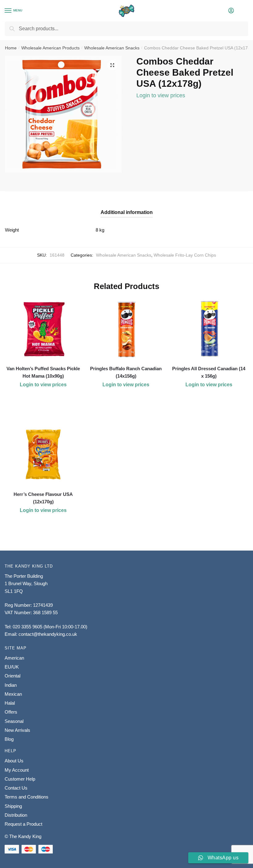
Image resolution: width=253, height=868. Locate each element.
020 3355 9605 (27, 626)
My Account (17, 770)
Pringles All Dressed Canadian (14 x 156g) (208, 372)
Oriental (12, 675)
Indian (11, 685)
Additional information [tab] (127, 212)
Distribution (16, 815)
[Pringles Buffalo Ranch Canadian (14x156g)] (126, 328)
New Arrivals (17, 730)
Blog (9, 739)
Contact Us (16, 787)
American (14, 657)
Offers (11, 712)
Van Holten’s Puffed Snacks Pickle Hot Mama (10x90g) (43, 372)
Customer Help (20, 779)
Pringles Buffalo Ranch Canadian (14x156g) (126, 372)
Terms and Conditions (26, 796)
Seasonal (14, 721)
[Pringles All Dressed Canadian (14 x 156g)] (209, 328)
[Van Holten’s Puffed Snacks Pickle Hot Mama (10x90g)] (43, 328)
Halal (10, 703)
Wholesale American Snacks (111, 47)
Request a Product (23, 824)
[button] (112, 65)
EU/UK (12, 666)
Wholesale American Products (50, 47)
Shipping (13, 806)
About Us (14, 760)
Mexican (13, 694)
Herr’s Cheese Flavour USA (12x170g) (43, 498)
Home (11, 47)
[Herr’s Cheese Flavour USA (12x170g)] (43, 454)
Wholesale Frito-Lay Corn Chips (185, 255)
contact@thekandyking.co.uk (48, 634)
